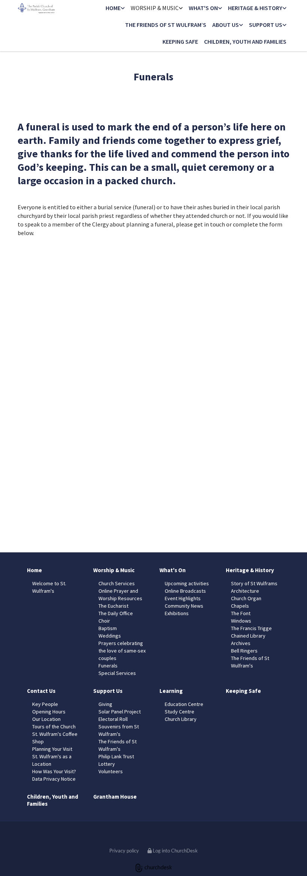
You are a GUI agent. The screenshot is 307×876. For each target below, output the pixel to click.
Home (113, 8)
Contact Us (41, 690)
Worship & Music (155, 8)
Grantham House (115, 796)
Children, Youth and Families (245, 41)
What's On (203, 8)
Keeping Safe (180, 41)
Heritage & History (255, 8)
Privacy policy (124, 851)
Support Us (265, 24)
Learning (171, 690)
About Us (225, 24)
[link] (115, 8)
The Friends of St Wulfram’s (165, 24)
